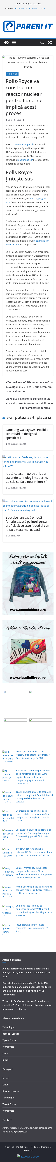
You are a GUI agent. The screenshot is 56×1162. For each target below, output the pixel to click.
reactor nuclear (25, 159)
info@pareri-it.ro (19, 1131)
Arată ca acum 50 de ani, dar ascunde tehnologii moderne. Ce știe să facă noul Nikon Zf (27, 478)
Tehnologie (12, 74)
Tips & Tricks (9, 1040)
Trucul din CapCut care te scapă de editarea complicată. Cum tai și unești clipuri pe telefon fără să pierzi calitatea (27, 1005)
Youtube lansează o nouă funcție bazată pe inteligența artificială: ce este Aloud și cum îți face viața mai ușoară (28, 523)
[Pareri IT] (6, 42)
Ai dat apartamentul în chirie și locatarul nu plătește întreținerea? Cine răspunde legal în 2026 (26, 972)
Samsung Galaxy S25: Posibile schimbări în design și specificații (27, 434)
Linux (5, 1053)
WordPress (8, 1046)
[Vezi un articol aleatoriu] (50, 42)
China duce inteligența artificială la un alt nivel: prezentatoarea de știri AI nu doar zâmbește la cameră (27, 403)
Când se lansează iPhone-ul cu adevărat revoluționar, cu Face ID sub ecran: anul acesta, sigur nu (29, 387)
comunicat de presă (23, 144)
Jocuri (5, 1059)
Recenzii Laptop (10, 1033)
